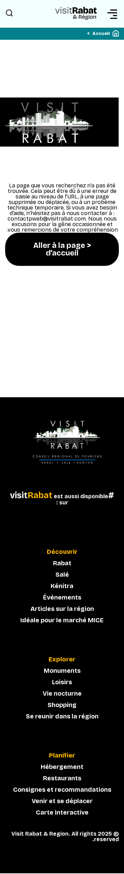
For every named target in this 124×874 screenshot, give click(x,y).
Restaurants (62, 778)
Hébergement (62, 767)
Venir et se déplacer (62, 801)
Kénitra (62, 586)
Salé (62, 574)
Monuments (62, 671)
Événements (62, 597)
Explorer (62, 659)
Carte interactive (62, 812)
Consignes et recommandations (62, 789)
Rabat (62, 563)
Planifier (62, 755)
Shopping (62, 705)
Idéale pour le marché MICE (62, 620)
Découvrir (62, 552)
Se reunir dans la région (62, 716)
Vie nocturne (62, 693)
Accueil (101, 33)
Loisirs (62, 682)
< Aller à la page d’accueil (62, 249)
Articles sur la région (62, 609)
